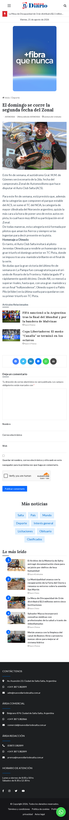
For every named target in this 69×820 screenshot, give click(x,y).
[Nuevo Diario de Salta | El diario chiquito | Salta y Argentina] (34, 5)
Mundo (47, 515)
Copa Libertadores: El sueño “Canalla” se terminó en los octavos (42, 336)
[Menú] (9, 6)
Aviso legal (40, 814)
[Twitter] (23, 361)
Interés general (43, 523)
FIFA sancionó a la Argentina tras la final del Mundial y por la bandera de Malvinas (44, 317)
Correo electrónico (12, 435)
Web (4, 446)
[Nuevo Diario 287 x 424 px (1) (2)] (35, 58)
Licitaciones (25, 531)
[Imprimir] (53, 361)
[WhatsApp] (46, 361)
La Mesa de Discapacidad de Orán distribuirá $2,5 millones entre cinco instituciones (47, 601)
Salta (21, 515)
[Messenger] (38, 361)
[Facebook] (16, 361)
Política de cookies (40, 809)
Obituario (45, 531)
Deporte (16, 97)
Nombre (6, 424)
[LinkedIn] (31, 361)
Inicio (7, 97)
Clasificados (34, 539)
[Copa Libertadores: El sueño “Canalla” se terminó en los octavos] (11, 335)
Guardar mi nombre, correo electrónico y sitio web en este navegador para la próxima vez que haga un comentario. (32, 462)
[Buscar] (65, 6)
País (33, 515)
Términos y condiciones (19, 809)
